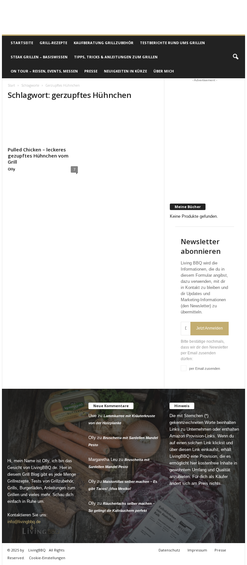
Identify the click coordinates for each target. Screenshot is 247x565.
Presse (90, 71)
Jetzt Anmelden (209, 328)
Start (11, 85)
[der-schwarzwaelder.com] (205, 186)
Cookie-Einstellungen (47, 557)
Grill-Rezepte (53, 42)
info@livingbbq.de (24, 521)
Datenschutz (169, 550)
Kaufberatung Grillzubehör (103, 42)
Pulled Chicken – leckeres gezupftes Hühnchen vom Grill (38, 155)
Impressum (197, 550)
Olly (11, 169)
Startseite (22, 42)
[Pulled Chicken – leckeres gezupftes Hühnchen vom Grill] (43, 125)
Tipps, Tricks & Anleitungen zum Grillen (116, 56)
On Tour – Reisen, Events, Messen (44, 71)
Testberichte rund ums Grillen (172, 42)
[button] (235, 57)
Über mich (163, 71)
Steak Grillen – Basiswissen (39, 56)
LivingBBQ (37, 550)
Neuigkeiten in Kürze (125, 71)
